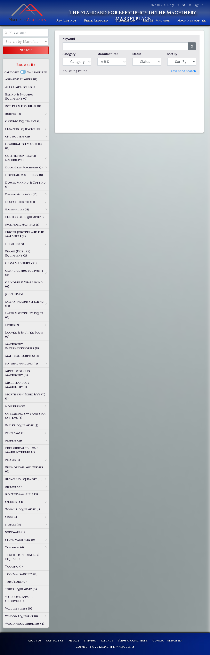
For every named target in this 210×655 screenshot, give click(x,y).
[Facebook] (178, 5)
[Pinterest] (189, 5)
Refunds (107, 641)
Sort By (172, 54)
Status (136, 54)
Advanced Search (183, 71)
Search (26, 50)
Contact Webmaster (167, 641)
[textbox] (26, 41)
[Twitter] (183, 5)
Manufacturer (107, 54)
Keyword (69, 38)
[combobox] (26, 41)
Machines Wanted (191, 21)
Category (69, 54)
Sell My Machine (156, 21)
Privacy (73, 641)
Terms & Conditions (133, 641)
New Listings (66, 21)
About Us (34, 641)
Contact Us (55, 641)
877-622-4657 (161, 5)
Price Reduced (96, 21)
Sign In (199, 5)
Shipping (90, 641)
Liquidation (125, 21)
